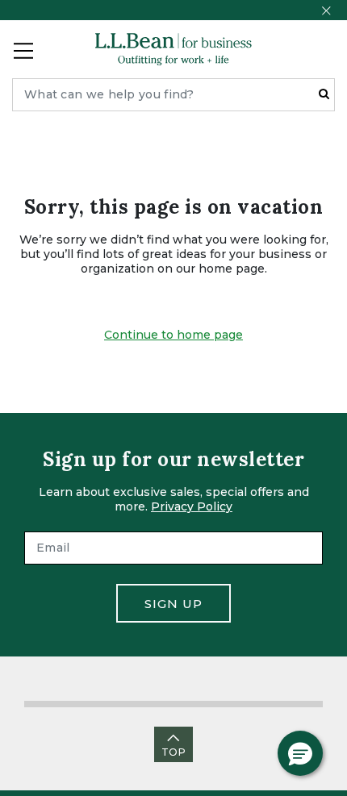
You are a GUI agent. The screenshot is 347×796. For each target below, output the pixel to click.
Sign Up (173, 603)
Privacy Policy (191, 506)
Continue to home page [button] (173, 334)
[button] (300, 753)
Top (173, 752)
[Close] (326, 10)
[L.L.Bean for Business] (173, 49)
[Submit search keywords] (324, 93)
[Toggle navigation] (23, 49)
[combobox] (173, 94)
